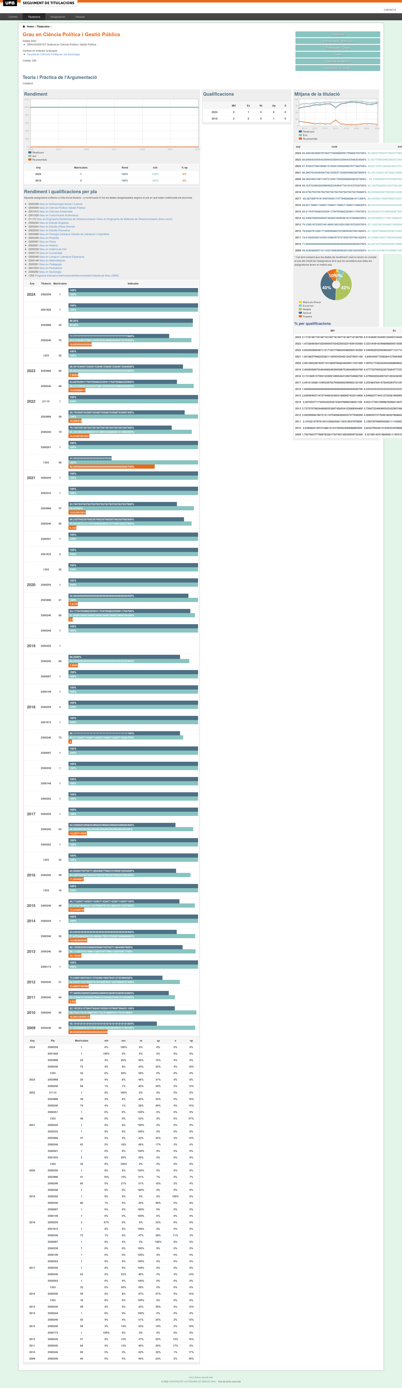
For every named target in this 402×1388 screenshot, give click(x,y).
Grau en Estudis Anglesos (54, 222)
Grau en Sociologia (50, 271)
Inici (191, 1377)
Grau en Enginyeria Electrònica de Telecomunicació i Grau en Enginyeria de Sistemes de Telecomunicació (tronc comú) (104, 219)
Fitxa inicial (338, 34)
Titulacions (34, 16)
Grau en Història (48, 245)
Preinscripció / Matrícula (338, 41)
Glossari (80, 16)
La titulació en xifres (338, 68)
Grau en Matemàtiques (52, 260)
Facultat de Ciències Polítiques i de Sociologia (53, 54)
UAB (10, 3)
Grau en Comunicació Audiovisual (58, 215)
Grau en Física (47, 241)
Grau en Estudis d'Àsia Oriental (57, 226)
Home (30, 26)
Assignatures (57, 16)
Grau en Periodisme (50, 268)
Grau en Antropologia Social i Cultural (60, 204)
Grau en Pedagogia (50, 264)
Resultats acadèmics (338, 61)
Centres (13, 16)
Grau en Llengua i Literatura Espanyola (61, 256)
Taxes (337, 54)
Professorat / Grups (338, 48)
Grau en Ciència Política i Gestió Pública (62, 207)
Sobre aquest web (204, 1377)
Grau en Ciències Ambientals (56, 211)
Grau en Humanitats (50, 253)
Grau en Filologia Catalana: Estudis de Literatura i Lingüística (74, 234)
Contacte (390, 9)
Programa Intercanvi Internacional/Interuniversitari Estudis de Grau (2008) (77, 275)
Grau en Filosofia (49, 237)
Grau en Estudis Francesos (54, 230)
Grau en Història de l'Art (52, 249)
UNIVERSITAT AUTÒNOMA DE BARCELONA (192, 1381)
